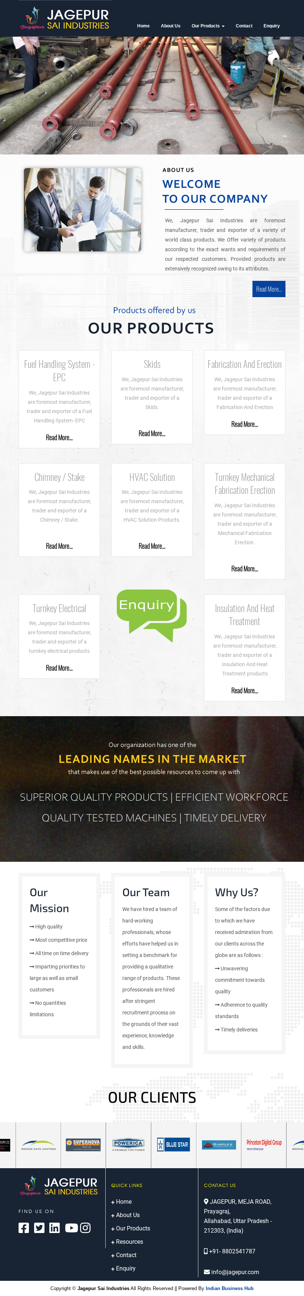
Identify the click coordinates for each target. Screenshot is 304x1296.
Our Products (206, 26)
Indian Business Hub (230, 1288)
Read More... (269, 289)
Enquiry (272, 26)
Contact (244, 26)
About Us (171, 26)
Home (143, 26)
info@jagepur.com (235, 1272)
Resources (129, 1241)
